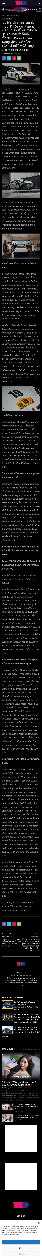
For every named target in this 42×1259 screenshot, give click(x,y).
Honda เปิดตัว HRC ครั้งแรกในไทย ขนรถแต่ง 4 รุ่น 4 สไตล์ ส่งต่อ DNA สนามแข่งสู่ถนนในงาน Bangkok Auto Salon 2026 (27, 1018)
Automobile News (13, 15)
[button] (39, 1222)
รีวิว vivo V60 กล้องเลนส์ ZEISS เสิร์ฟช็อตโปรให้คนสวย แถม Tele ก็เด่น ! (26, 1106)
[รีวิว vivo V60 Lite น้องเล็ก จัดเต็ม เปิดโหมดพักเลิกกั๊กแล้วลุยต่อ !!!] (21, 1066)
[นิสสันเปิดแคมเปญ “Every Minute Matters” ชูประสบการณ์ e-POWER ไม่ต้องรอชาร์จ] (7, 1004)
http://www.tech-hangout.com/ (21, 975)
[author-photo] (21, 969)
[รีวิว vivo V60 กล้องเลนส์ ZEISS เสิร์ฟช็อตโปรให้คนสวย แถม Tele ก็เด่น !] (7, 1107)
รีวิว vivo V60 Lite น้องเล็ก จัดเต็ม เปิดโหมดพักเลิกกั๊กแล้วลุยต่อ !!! (19, 1084)
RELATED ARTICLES (6, 997)
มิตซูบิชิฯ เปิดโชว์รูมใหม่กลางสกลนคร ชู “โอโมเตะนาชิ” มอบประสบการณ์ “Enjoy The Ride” (27, 1030)
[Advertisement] (21, 1138)
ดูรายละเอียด (21, 1254)
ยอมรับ (21, 1242)
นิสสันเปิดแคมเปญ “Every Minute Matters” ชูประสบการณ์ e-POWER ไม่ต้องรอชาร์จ (26, 1006)
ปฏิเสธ (21, 1248)
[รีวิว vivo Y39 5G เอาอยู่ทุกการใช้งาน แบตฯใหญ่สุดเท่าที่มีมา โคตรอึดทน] (7, 1118)
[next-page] (7, 1037)
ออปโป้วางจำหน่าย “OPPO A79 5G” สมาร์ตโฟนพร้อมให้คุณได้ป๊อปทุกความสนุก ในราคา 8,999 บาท (11, 941)
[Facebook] (4, 58)
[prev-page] (3, 1037)
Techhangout (8, 53)
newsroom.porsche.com (13, 910)
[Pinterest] (14, 58)
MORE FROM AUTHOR (18, 997)
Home (3, 15)
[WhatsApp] (19, 58)
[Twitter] (9, 58)
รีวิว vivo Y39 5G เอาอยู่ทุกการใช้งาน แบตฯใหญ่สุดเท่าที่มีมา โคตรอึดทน (27, 1116)
